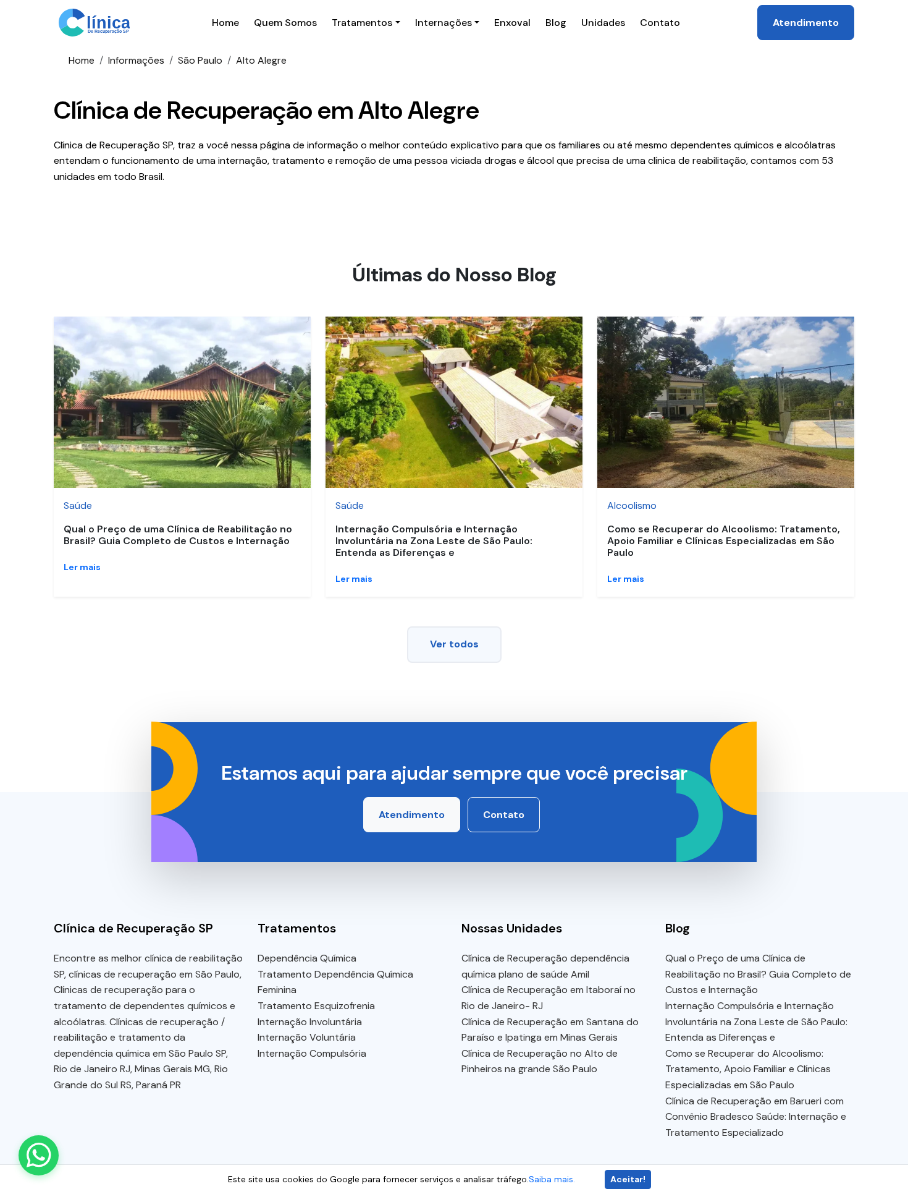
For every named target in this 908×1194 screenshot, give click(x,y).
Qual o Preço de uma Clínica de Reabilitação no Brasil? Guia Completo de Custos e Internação (178, 534)
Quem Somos (285, 22)
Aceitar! (627, 1179)
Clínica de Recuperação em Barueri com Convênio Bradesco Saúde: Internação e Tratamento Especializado (755, 1116)
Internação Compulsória (312, 1053)
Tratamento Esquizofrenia (316, 1005)
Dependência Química (307, 958)
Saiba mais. (552, 1179)
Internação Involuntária (310, 1021)
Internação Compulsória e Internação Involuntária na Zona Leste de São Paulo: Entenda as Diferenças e (433, 540)
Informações (136, 60)
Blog (555, 22)
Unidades (603, 22)
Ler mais (82, 567)
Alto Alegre (261, 60)
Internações (443, 22)
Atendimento (806, 22)
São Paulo (200, 60)
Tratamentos (362, 22)
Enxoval (512, 22)
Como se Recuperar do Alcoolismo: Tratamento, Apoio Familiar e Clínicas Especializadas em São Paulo (723, 540)
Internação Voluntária (307, 1037)
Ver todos (454, 644)
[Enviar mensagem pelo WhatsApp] (39, 1155)
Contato (660, 22)
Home (225, 22)
